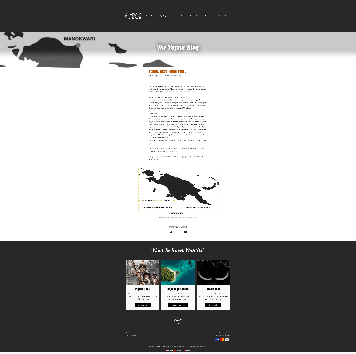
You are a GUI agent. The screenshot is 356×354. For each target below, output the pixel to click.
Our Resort (193, 16)
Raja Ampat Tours (166, 16)
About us (205, 16)
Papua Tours (150, 16)
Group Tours (181, 16)
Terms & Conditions (224, 333)
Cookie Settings (131, 335)
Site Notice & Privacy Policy (222, 335)
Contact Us (129, 333)
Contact (217, 16)
